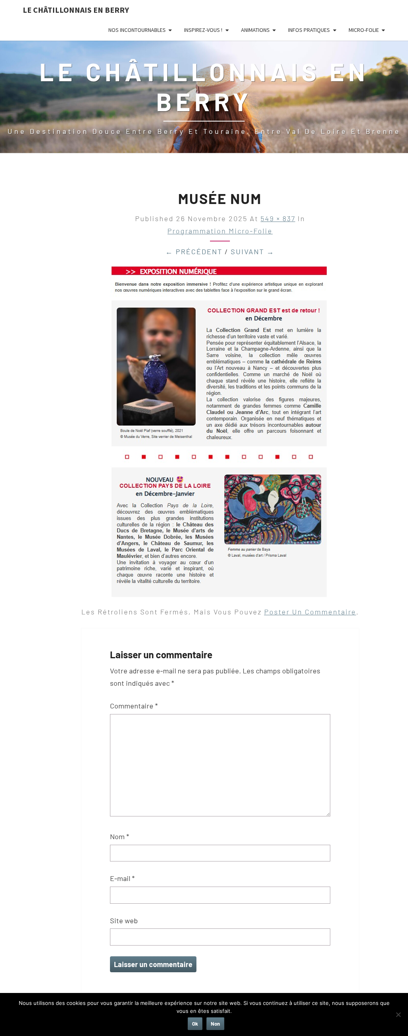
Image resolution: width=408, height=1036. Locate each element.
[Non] (398, 1014)
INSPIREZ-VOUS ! (203, 29)
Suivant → (253, 251)
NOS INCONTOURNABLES (137, 29)
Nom (119, 836)
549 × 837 (278, 218)
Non (215, 1023)
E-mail (122, 878)
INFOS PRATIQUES (309, 29)
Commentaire (134, 705)
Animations (255, 29)
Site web (124, 920)
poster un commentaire (310, 611)
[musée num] (219, 434)
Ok (195, 1023)
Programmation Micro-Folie (220, 230)
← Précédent (193, 251)
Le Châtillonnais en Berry (76, 10)
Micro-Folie (364, 29)
